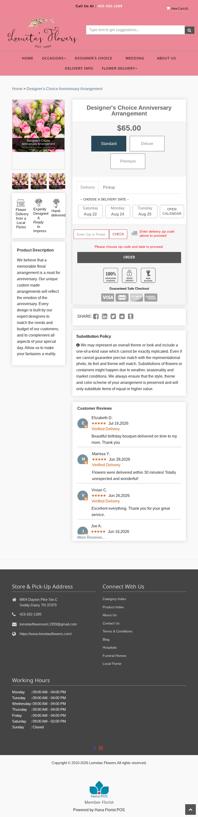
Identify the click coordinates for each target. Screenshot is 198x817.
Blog (106, 639)
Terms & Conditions (117, 631)
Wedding (135, 58)
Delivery (88, 187)
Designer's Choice (93, 58)
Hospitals (110, 647)
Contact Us (111, 623)
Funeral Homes (114, 656)
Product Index (113, 607)
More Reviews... (91, 537)
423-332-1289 (110, 6)
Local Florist (112, 664)
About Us (166, 58)
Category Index (114, 599)
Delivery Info (79, 68)
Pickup (109, 187)
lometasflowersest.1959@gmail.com (48, 624)
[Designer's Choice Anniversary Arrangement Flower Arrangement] (20, 181)
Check (118, 234)
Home (27, 58)
